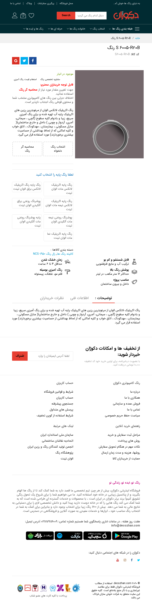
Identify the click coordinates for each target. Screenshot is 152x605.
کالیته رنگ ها (65, 254)
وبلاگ (29, 3)
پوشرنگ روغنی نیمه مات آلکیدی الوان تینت (60, 221)
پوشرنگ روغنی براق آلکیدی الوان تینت (29, 203)
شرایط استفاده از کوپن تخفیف (55, 415)
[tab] (103, 298)
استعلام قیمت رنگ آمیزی (25, 79)
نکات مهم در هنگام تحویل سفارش (119, 446)
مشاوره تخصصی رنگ (50, 79)
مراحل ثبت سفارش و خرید (124, 435)
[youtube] (117, 560)
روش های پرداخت (129, 440)
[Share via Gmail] (15, 60)
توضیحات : (103, 298)
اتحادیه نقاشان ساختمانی (57, 440)
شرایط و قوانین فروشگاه (58, 391)
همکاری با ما (132, 397)
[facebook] (132, 560)
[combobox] (91, 15)
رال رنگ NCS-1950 (44, 254)
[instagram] (125, 560)
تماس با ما (15, 3)
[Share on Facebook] (33, 60)
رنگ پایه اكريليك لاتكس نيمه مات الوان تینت (59, 205)
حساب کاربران (64, 397)
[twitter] (138, 560)
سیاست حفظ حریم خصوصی (122, 415)
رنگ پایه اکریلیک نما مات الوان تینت (59, 235)
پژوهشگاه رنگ (64, 452)
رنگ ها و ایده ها (34, 29)
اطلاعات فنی (79, 298)
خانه (137, 38)
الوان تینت (67, 458)
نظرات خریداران (52, 298)
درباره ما (135, 391)
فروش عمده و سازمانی (126, 403)
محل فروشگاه (66, 3)
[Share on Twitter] (24, 60)
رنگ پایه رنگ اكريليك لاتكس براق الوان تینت (27, 186)
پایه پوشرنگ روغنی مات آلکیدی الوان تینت (29, 221)
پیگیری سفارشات (45, 3)
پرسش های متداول (61, 409)
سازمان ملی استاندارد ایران (57, 435)
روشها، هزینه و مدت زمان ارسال (120, 452)
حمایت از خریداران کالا (126, 458)
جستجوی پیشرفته (62, 403)
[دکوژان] (126, 15)
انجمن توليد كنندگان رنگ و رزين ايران (50, 446)
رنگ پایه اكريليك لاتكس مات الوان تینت (61, 188)
